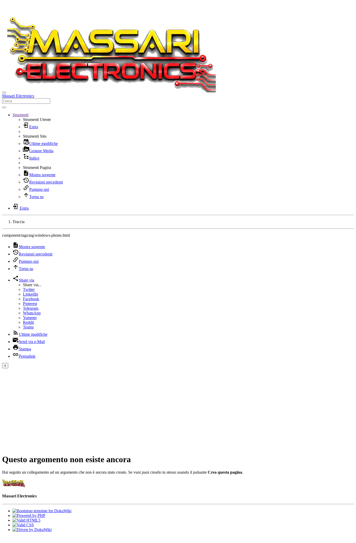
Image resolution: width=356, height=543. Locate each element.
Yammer (30, 317)
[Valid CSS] (23, 525)
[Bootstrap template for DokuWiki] (42, 511)
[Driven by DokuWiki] (32, 529)
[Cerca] (4, 107)
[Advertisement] (178, 412)
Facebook (31, 299)
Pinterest (30, 303)
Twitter (29, 289)
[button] (20, 115)
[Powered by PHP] (29, 515)
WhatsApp (32, 313)
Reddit (28, 322)
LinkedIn (30, 294)
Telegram (30, 308)
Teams (28, 327)
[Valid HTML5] (26, 520)
